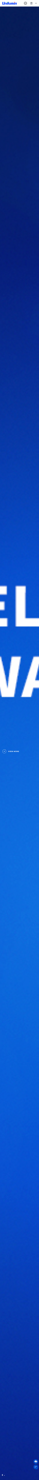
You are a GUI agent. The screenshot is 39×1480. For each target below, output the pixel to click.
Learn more (14, 753)
